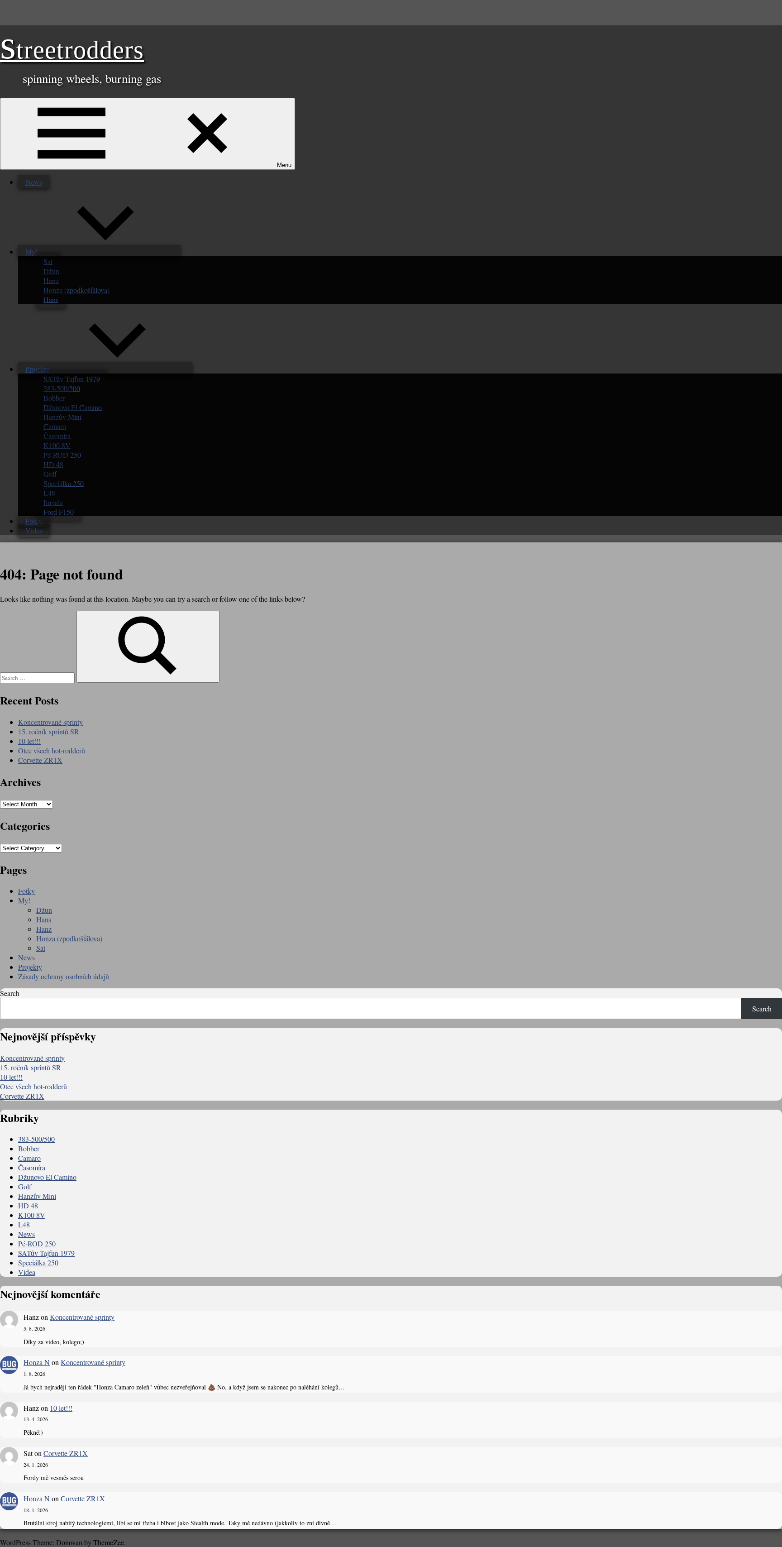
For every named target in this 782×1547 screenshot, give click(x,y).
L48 (49, 492)
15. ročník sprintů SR (48, 731)
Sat (47, 261)
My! (31, 251)
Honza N (37, 1362)
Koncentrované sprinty (50, 722)
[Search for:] (38, 677)
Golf (50, 473)
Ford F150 (58, 511)
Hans (50, 299)
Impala (53, 502)
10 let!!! (29, 741)
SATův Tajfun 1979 (71, 378)
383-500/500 (61, 388)
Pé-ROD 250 (62, 454)
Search (9, 993)
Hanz (51, 280)
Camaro (54, 426)
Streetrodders (72, 50)
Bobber (54, 397)
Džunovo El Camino (72, 407)
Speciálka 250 (63, 483)
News (33, 182)
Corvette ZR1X (40, 760)
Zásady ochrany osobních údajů (63, 976)
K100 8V (57, 445)
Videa (34, 530)
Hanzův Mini (62, 416)
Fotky (33, 521)
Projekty (37, 369)
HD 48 (53, 464)
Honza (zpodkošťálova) (76, 289)
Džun (51, 270)
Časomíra (57, 435)
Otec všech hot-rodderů (51, 750)
